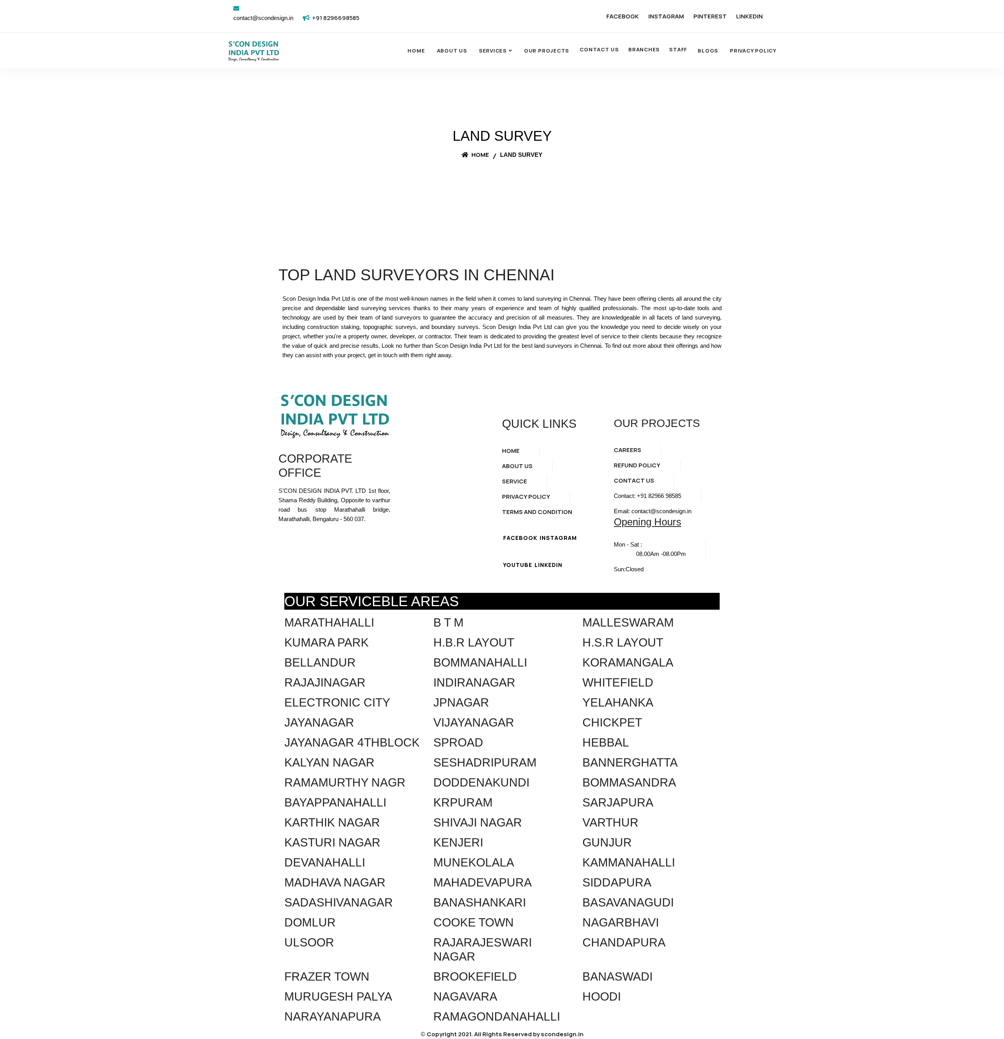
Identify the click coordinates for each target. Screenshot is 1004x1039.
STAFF (678, 49)
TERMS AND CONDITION (537, 512)
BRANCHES (644, 49)
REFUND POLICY (637, 465)
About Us (452, 50)
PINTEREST (710, 16)
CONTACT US (599, 49)
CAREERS (627, 450)
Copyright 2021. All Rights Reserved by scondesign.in (505, 1034)
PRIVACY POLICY (526, 496)
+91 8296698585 (335, 18)
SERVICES (493, 50)
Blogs (708, 50)
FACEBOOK (622, 16)
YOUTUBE (517, 565)
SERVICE (514, 481)
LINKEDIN (749, 16)
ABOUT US (517, 466)
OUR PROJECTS (546, 50)
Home (416, 50)
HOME (511, 451)
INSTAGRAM (666, 16)
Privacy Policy (753, 50)
